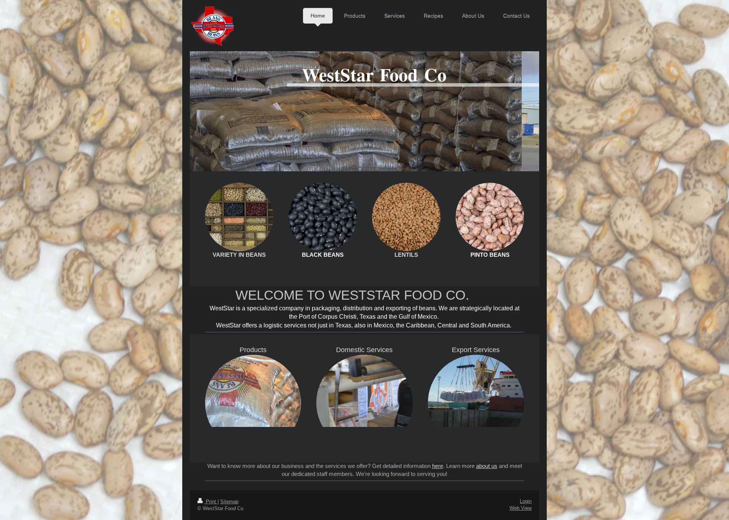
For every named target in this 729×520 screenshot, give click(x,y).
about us (486, 466)
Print (211, 501)
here (437, 466)
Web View (521, 508)
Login (526, 501)
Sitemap (229, 501)
